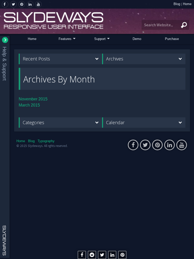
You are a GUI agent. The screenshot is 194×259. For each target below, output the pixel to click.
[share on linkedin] (112, 255)
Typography (46, 141)
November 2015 (33, 99)
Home (187, 4)
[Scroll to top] (186, 251)
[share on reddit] (92, 255)
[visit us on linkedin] (30, 4)
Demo (137, 39)
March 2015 (29, 105)
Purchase (172, 39)
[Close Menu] (5, 40)
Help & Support (4, 64)
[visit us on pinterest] (22, 4)
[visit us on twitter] (13, 4)
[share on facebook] (82, 255)
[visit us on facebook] (5, 4)
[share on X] (102, 255)
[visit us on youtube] (38, 4)
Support (100, 39)
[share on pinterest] (122, 255)
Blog (177, 4)
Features (65, 39)
